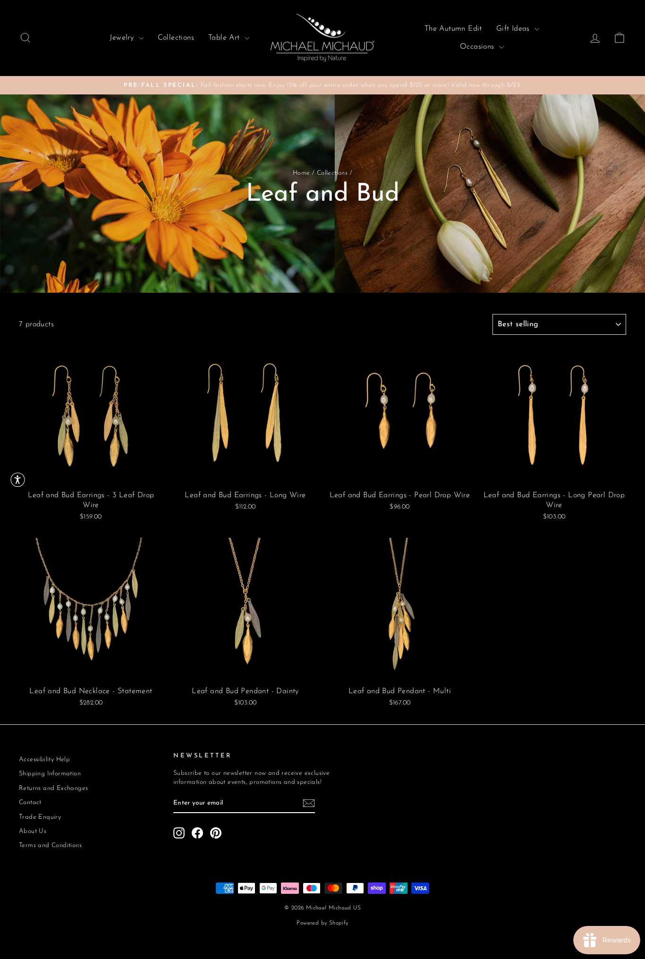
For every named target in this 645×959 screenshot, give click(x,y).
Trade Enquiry (40, 817)
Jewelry (123, 38)
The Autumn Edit (453, 29)
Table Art (225, 38)
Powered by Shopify (322, 923)
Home (301, 173)
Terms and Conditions (50, 845)
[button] (17, 479)
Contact (30, 802)
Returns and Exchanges (53, 788)
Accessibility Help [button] (44, 759)
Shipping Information (50, 774)
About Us (32, 831)
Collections (176, 38)
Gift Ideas (514, 29)
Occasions (478, 47)
